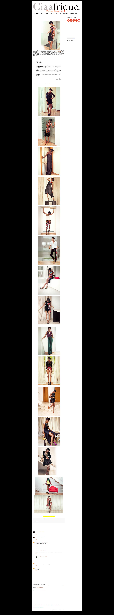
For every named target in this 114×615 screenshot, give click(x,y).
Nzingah (37, 531)
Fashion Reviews (58, 13)
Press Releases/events (59, 604)
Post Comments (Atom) (40, 587)
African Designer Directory (47, 604)
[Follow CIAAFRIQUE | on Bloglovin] (71, 38)
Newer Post (35, 585)
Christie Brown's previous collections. (52, 83)
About (34, 604)
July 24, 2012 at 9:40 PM (41, 536)
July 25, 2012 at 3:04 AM (45, 542)
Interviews (41, 13)
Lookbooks (46, 13)
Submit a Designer (65, 13)
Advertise (42, 604)
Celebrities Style (52, 13)
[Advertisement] (49, 526)
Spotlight (37, 13)
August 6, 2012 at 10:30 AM (42, 568)
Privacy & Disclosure (38, 604)
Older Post (63, 585)
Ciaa (38, 556)
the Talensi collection (58, 51)
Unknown (37, 568)
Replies (37, 555)
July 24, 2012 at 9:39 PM (41, 531)
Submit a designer (54, 604)
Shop (76, 13)
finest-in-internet (38, 562)
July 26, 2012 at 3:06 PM (43, 562)
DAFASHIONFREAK (38, 542)
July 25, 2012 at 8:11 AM (42, 550)
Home (34, 13)
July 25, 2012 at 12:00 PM (43, 556)
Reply (36, 534)
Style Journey (72, 13)
